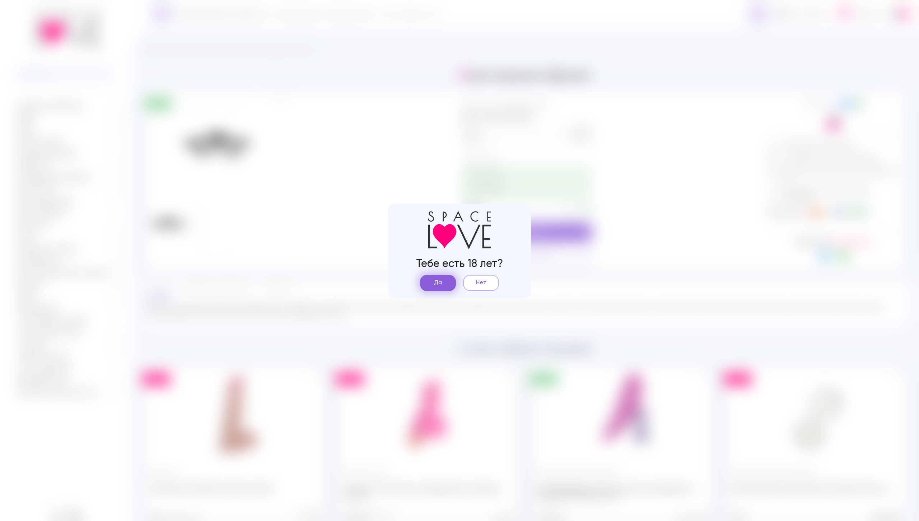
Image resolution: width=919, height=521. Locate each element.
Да (438, 283)
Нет (481, 283)
